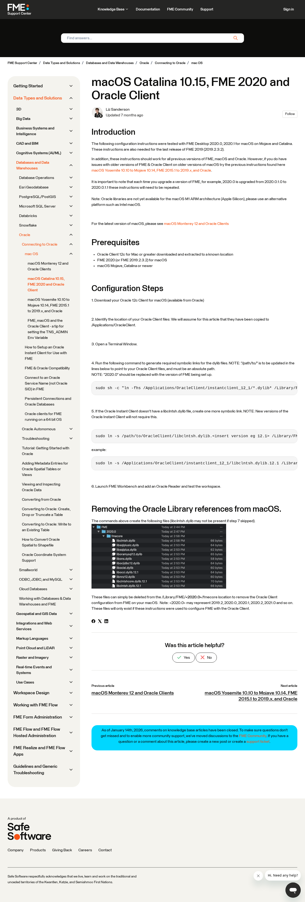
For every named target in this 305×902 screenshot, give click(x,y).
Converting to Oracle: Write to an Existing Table (46, 527)
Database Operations (36, 178)
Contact (105, 850)
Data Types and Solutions (61, 63)
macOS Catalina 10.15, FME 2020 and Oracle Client (46, 284)
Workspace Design (31, 693)
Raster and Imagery (32, 657)
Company (16, 850)
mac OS (197, 63)
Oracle (144, 63)
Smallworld (28, 570)
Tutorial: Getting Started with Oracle (45, 451)
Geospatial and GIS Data (36, 614)
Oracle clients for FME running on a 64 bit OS (43, 416)
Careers (85, 850)
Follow (290, 114)
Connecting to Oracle (170, 63)
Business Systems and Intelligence (35, 131)
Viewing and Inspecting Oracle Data (41, 487)
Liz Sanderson (118, 109)
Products (38, 850)
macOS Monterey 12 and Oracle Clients (196, 224)
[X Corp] (100, 622)
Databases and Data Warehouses (110, 63)
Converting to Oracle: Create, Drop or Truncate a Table (46, 512)
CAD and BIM (27, 143)
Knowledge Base (111, 9)
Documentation (148, 9)
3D (18, 109)
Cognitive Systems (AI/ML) (38, 153)
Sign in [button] (288, 9)
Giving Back (62, 850)
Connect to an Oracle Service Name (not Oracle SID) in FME (46, 383)
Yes (186, 657)
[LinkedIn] (106, 622)
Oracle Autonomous (39, 429)
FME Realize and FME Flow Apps (39, 751)
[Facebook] (93, 622)
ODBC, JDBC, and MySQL (40, 579)
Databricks (28, 216)
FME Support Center (22, 63)
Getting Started (28, 86)
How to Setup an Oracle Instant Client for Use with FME (46, 353)
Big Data (23, 119)
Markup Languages (32, 638)
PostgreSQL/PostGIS (37, 197)
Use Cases (25, 682)
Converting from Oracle (41, 499)
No (209, 657)
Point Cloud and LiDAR (35, 648)
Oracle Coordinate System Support (44, 557)
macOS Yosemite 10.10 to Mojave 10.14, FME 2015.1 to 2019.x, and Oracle (151, 170)
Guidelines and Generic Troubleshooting (35, 769)
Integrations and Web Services (34, 626)
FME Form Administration (37, 717)
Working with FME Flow (35, 705)
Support (206, 9)
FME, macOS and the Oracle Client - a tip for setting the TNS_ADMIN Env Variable (48, 329)
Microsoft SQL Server (37, 206)
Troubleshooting (35, 439)
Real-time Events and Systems (34, 670)
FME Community (180, 9)
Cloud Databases (33, 589)
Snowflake (28, 225)
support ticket (257, 741)
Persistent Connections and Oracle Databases (48, 401)
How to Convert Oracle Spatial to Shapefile (41, 542)
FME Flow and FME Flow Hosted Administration (36, 732)
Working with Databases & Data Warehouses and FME (45, 601)
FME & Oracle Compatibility (47, 368)
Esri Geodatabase (34, 187)
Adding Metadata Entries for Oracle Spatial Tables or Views (45, 469)
